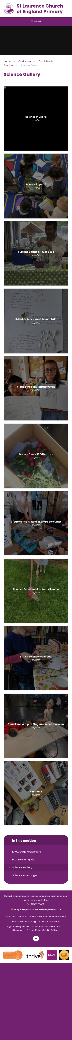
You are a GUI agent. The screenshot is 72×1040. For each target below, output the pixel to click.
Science (8, 65)
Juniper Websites (50, 921)
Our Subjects (46, 61)
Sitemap (17, 930)
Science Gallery (30, 65)
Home (7, 61)
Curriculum (24, 61)
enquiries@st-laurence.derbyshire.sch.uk (37, 909)
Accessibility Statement (48, 926)
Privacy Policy (34, 930)
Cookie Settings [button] (51, 930)
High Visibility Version (18, 926)
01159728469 (37, 904)
